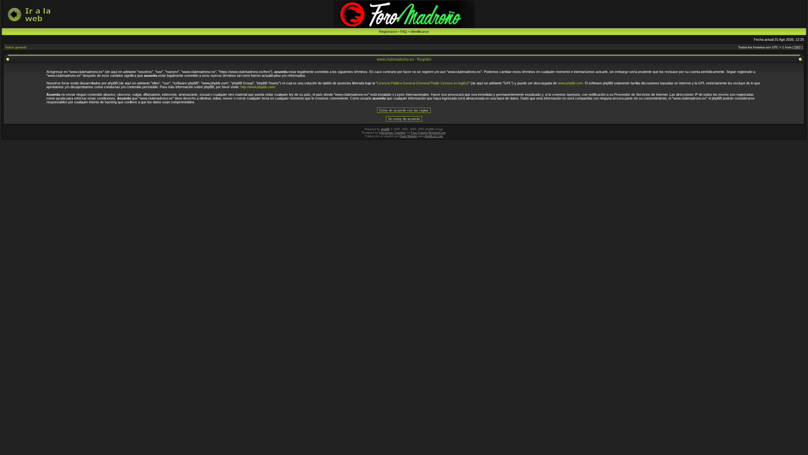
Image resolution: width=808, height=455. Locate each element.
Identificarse (419, 31)
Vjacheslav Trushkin (392, 132)
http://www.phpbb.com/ (258, 87)
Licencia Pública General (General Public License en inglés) (422, 83)
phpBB (385, 129)
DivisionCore (437, 132)
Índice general (15, 47)
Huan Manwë (408, 136)
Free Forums (419, 132)
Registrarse (388, 31)
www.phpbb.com (570, 83)
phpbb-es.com (434, 136)
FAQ (403, 31)
